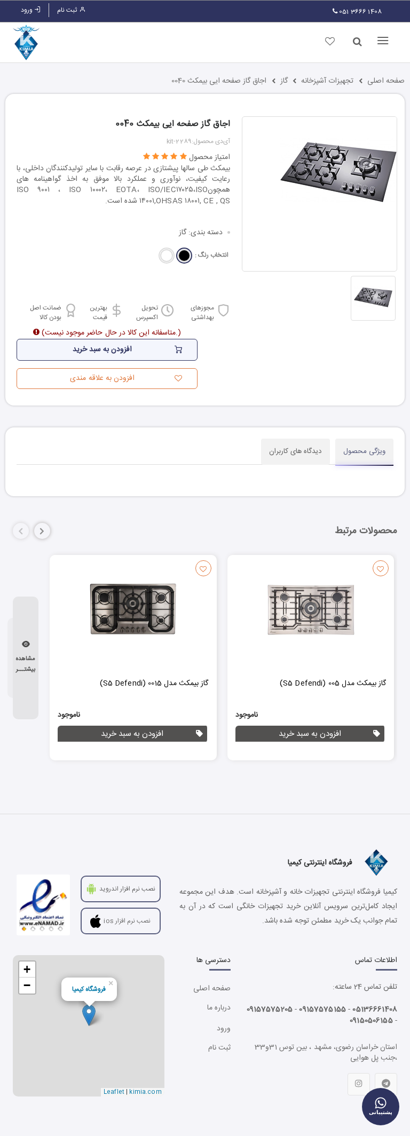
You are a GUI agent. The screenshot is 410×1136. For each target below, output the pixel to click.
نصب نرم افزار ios (127, 921)
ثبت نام (67, 10)
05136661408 (374, 1009)
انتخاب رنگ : (211, 255)
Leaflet (114, 1092)
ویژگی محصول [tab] (364, 451)
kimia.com (145, 1092)
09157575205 (270, 1009)
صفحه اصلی (386, 81)
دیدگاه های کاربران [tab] (295, 451)
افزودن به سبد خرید (310, 734)
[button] (42, 531)
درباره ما (219, 1008)
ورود (27, 10)
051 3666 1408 (359, 11)
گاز (284, 81)
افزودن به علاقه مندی (102, 378)
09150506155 (371, 1020)
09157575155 (322, 1009)
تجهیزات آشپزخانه (327, 81)
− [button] (26, 985)
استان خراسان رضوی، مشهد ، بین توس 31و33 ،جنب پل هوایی (326, 1052)
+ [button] (26, 969)
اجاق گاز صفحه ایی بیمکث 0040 (219, 81)
